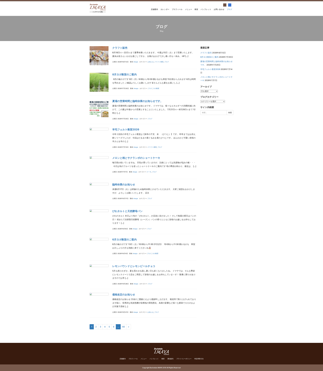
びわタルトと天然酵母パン (127, 211)
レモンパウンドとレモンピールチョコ (133, 266)
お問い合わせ (219, 9)
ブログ (229, 9)
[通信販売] (224, 5)
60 (123, 326)
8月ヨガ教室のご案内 (124, 74)
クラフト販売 (119, 47)
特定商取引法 (199, 359)
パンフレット (206, 9)
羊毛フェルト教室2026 (125, 129)
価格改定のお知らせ (123, 294)
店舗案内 (154, 9)
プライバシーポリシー (184, 359)
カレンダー (164, 9)
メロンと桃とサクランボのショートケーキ (136, 157)
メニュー (188, 9)
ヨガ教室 (156, 88)
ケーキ (149, 172)
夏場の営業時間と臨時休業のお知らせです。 (137, 101)
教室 (196, 9)
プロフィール (177, 9)
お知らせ (151, 62)
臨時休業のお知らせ (123, 184)
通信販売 (170, 359)
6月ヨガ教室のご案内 (124, 239)
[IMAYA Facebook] (229, 5)
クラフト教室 (159, 62)
